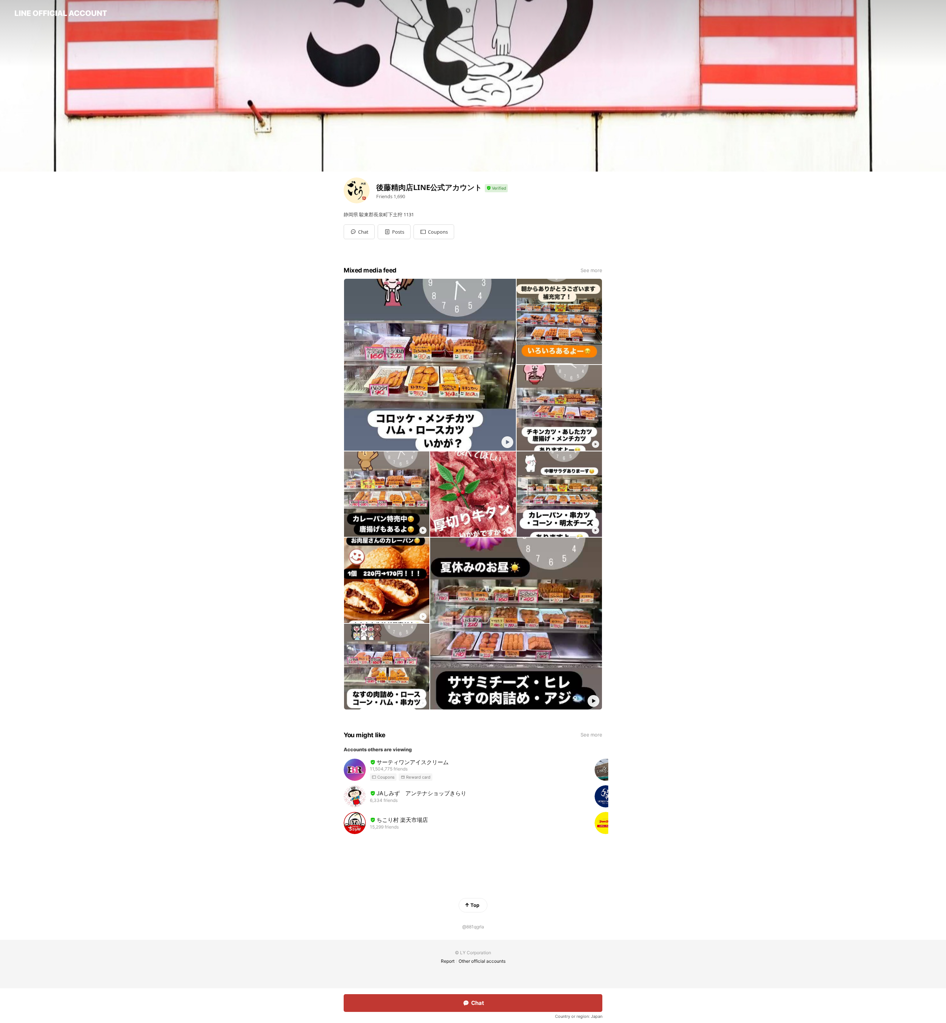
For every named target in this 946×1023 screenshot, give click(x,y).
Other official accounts (482, 961)
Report (448, 961)
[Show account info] (496, 188)
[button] (394, 231)
